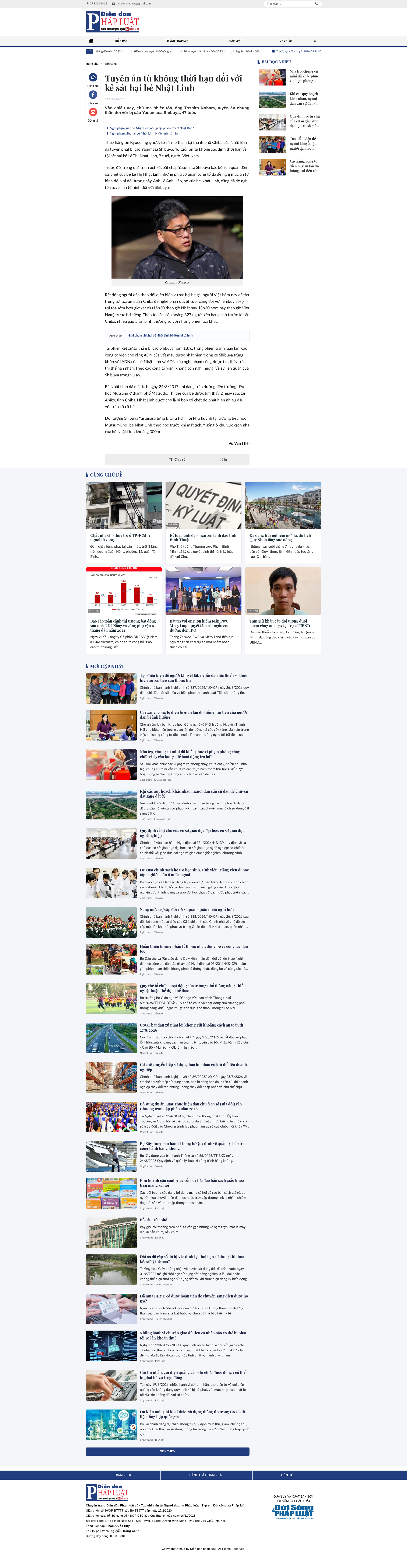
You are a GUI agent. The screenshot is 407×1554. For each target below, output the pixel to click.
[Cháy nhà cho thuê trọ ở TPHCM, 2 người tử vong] (124, 505)
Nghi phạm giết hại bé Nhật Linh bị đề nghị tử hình (144, 133)
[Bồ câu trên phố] (111, 1232)
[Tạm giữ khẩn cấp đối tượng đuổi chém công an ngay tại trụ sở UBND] (283, 591)
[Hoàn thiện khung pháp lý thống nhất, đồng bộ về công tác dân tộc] (111, 959)
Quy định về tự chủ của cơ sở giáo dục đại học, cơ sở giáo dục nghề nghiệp (192, 833)
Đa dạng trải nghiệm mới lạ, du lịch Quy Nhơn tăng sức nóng (280, 537)
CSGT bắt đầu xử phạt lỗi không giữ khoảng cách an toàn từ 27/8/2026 (191, 1027)
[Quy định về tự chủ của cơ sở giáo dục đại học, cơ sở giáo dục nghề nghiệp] (111, 843)
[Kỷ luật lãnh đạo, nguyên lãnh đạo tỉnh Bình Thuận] (203, 505)
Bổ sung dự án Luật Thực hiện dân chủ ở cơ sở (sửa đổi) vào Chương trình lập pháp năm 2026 (191, 1106)
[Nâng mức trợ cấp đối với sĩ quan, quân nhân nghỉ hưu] (111, 922)
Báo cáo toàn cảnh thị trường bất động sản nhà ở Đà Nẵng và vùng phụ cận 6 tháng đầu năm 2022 (123, 626)
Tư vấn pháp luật (162, 780)
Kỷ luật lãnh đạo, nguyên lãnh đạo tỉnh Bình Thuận (203, 537)
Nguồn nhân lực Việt (224, 51)
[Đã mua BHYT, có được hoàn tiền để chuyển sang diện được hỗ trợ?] (111, 1309)
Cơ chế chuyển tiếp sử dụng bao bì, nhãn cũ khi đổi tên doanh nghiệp (193, 1067)
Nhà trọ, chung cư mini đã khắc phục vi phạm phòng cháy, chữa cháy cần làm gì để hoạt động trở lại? (190, 754)
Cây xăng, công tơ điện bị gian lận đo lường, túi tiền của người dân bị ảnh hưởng (193, 715)
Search (317, 4)
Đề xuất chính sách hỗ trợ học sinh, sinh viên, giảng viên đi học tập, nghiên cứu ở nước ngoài (194, 872)
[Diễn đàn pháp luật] (112, 22)
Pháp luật (160, 1208)
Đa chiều (159, 1238)
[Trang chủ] (91, 41)
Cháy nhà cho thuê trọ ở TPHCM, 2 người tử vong (120, 537)
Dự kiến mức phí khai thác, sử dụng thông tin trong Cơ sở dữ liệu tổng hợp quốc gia (192, 1414)
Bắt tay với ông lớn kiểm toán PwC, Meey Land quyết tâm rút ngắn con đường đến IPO (200, 626)
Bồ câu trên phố (153, 1219)
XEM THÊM (168, 1451)
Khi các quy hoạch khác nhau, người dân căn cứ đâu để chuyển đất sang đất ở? (194, 794)
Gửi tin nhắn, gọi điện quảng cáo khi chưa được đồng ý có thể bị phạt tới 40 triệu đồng (192, 1375)
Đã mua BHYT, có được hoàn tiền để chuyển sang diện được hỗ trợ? (194, 1298)
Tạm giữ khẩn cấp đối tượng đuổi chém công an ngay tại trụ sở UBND (279, 623)
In (225, 459)
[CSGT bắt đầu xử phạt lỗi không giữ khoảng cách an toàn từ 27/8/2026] (111, 1038)
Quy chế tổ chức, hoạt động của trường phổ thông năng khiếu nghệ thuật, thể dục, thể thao (193, 988)
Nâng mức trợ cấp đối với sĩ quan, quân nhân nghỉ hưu (187, 909)
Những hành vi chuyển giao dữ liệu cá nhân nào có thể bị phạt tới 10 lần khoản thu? (193, 1335)
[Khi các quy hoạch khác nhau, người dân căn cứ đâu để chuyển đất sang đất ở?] (111, 804)
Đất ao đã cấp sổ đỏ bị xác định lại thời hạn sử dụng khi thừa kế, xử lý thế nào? (192, 1259)
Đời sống (94, 524)
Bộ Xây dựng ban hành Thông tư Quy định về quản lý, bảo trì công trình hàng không (192, 1146)
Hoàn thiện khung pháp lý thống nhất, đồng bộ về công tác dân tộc (194, 949)
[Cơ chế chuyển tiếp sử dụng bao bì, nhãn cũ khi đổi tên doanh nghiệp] (111, 1077)
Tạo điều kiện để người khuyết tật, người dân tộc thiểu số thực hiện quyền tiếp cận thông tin (193, 678)
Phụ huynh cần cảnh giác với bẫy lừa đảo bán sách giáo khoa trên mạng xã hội (192, 1183)
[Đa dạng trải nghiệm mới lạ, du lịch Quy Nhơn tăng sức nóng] (283, 505)
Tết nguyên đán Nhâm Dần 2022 (180, 51)
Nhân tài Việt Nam (261, 51)
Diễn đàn (158, 698)
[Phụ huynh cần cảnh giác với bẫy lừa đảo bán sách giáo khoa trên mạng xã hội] (111, 1193)
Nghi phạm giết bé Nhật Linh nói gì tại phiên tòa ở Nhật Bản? (151, 128)
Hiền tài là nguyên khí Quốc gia (128, 51)
